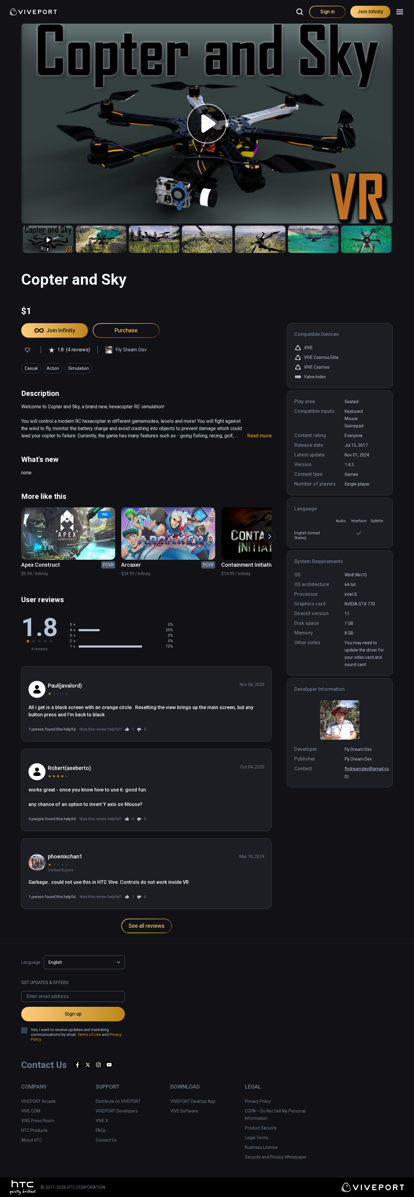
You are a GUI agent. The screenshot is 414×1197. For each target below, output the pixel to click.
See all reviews (147, 926)
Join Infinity (370, 12)
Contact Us (106, 1140)
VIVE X (102, 1120)
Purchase (126, 330)
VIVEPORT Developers (117, 1111)
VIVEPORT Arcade (38, 1101)
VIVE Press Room (37, 1120)
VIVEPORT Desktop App (192, 1101)
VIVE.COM (30, 1111)
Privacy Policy (258, 1101)
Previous (17, 534)
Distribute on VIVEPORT (118, 1101)
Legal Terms (257, 1137)
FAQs (101, 1130)
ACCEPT (347, 1183)
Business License (261, 1147)
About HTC (31, 1140)
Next (266, 534)
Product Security (261, 1128)
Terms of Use (89, 1034)
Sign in (327, 12)
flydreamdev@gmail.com (367, 772)
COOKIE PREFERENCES (300, 1183)
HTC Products (34, 1130)
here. (175, 1189)
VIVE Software (184, 1111)
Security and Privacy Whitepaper (276, 1157)
